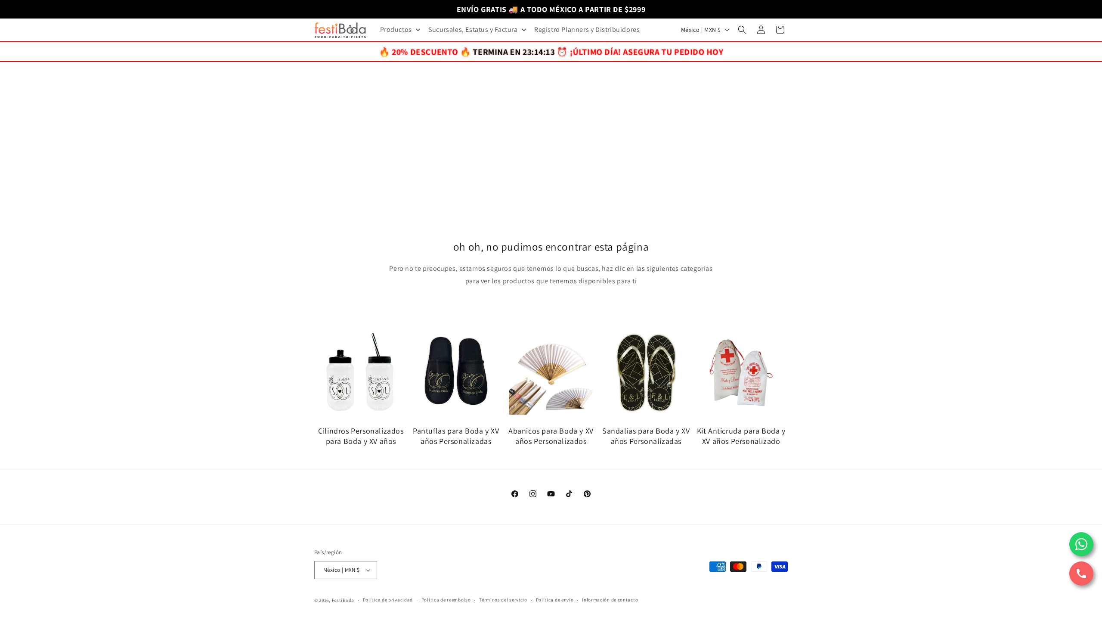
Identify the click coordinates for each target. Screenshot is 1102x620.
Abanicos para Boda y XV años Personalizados (551, 436)
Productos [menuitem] (396, 29)
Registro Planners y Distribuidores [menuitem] (587, 29)
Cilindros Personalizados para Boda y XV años (360, 436)
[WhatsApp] (1081, 544)
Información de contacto (610, 600)
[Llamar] (1081, 573)
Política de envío (555, 600)
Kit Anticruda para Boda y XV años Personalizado (741, 436)
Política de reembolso (446, 600)
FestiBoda (343, 600)
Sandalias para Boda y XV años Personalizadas (646, 436)
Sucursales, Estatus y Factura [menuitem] (472, 29)
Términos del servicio (503, 600)
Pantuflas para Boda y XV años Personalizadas (456, 436)
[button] (742, 29)
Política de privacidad (388, 600)
